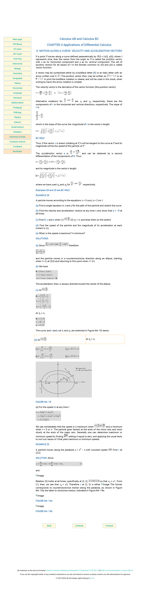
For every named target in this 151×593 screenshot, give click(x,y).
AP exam (17, 49)
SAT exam (17, 54)
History (17, 83)
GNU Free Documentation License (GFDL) (117, 570)
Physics (17, 117)
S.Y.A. (92, 578)
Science (17, 122)
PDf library (17, 44)
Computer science (18, 141)
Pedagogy (17, 107)
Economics (17, 88)
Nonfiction (17, 151)
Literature (17, 98)
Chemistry (17, 73)
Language (17, 93)
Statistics (17, 132)
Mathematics (17, 102)
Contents (79, 526)
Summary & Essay (17, 137)
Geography (17, 78)
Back (49, 526)
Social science (17, 127)
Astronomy (17, 63)
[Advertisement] (75, 19)
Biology (17, 68)
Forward (109, 526)
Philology (17, 112)
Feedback (17, 146)
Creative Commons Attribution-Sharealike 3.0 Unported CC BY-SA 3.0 (72, 570)
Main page (17, 39)
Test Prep (17, 59)
